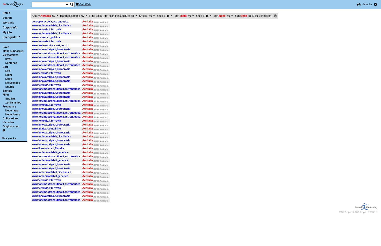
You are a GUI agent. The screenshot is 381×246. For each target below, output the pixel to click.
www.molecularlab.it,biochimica (51, 25)
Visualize (8, 122)
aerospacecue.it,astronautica (50, 21)
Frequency (9, 106)
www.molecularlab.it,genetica (50, 152)
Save (6, 47)
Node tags (11, 110)
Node (8, 78)
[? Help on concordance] (4, 130)
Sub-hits (10, 98)
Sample (7, 90)
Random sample (72, 15)
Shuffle (9, 86)
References (12, 82)
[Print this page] (358, 4)
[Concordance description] (275, 16)
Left (7, 70)
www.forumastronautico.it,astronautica (56, 53)
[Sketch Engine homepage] (16, 4)
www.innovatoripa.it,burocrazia (51, 49)
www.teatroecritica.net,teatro (50, 45)
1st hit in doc (13, 102)
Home (6, 13)
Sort (5, 66)
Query (43, 15)
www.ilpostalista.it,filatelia (48, 148)
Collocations (10, 118)
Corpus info (10, 27)
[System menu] (375, 4)
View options (11, 55)
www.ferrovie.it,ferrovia (46, 29)
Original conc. (11, 126)
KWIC (8, 59)
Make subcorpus (13, 51)
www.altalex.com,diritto (46, 128)
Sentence (11, 63)
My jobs (7, 32)
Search (7, 17)
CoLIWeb (85, 4)
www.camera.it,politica (46, 37)
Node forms (12, 114)
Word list (8, 22)
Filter (6, 94)
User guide (9, 37)
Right (8, 74)
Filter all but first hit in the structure (111, 15)
